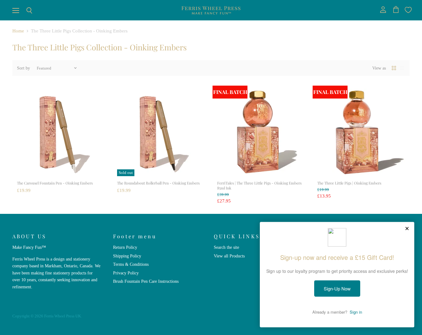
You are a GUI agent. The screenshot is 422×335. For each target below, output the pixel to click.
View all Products (229, 255)
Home (18, 30)
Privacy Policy (126, 272)
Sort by (23, 68)
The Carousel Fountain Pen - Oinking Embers (55, 182)
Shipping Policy (127, 255)
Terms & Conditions (131, 264)
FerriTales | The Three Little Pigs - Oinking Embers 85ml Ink (259, 185)
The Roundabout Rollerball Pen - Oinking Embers (158, 182)
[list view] (402, 68)
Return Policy (125, 247)
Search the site (226, 247)
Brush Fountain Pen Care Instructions (146, 281)
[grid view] (394, 68)
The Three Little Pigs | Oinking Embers (349, 182)
